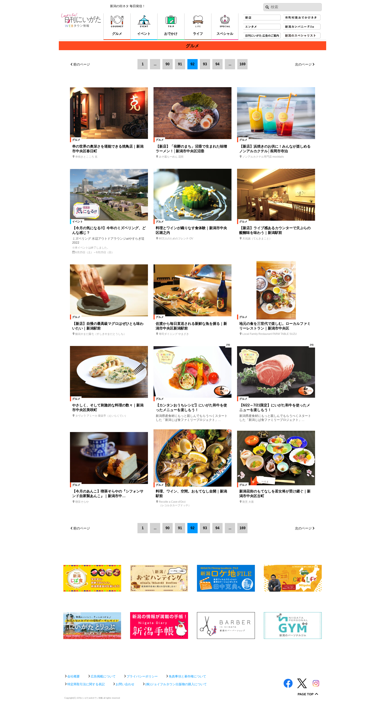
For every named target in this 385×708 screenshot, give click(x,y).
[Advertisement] (192, 654)
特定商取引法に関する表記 (86, 684)
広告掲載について (103, 676)
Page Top (305, 694)
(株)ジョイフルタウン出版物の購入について (176, 684)
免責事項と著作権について (187, 676)
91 (180, 64)
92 (192, 64)
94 (217, 64)
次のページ (303, 64)
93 (205, 64)
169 (243, 64)
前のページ (81, 64)
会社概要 (73, 676)
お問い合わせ (125, 684)
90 (168, 64)
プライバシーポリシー (142, 676)
